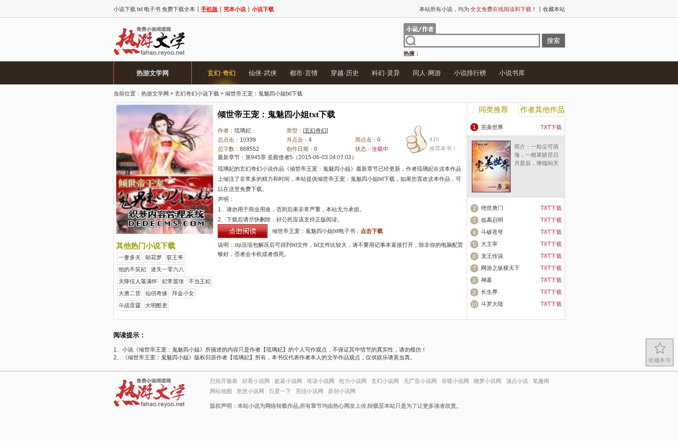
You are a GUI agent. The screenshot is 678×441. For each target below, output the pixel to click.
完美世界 (492, 127)
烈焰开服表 (224, 381)
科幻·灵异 (386, 73)
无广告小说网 (420, 381)
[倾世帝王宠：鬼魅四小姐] (164, 232)
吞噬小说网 (455, 381)
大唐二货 (130, 293)
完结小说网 (309, 391)
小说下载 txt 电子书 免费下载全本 (154, 9)
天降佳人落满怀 (138, 281)
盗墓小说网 (288, 381)
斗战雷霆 (130, 305)
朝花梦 (153, 257)
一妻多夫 (130, 257)
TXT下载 (551, 127)
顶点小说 (517, 381)
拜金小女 (183, 293)
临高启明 (492, 220)
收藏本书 (659, 360)
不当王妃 (200, 281)
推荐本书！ (443, 144)
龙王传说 (492, 256)
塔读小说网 (320, 381)
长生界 (489, 292)
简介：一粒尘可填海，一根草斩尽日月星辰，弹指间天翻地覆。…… (536, 159)
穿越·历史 (345, 73)
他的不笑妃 (132, 269)
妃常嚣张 (173, 281)
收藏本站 (554, 9)
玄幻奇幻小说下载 (197, 93)
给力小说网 (353, 381)
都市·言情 (304, 73)
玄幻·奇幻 (222, 73)
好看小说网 (256, 381)
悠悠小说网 (250, 391)
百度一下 (280, 391)
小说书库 (512, 73)
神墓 (486, 280)
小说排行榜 (470, 73)
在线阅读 (243, 231)
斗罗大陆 (492, 304)
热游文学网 (153, 73)
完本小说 (235, 9)
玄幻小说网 (385, 381)
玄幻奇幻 (315, 130)
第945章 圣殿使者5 (269, 157)
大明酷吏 (156, 305)
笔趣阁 (541, 381)
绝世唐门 (492, 208)
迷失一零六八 (167, 269)
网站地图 (221, 391)
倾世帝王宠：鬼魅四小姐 (320, 169)
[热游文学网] (149, 55)
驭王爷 (175, 257)
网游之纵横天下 (500, 268)
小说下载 (263, 9)
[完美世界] (491, 190)
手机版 (209, 9)
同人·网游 (427, 73)
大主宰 (489, 244)
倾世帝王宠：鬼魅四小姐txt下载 (264, 93)
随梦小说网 (487, 381)
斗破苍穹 (492, 232)
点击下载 (372, 231)
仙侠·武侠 (263, 73)
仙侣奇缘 (156, 293)
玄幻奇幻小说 (256, 169)
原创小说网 (342, 391)
